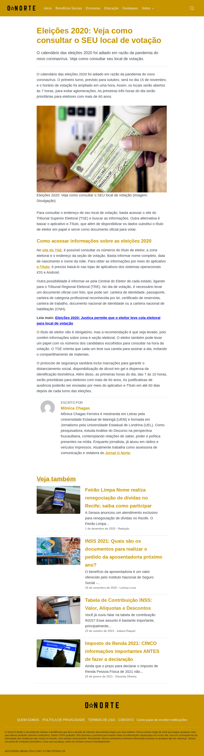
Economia (93, 8)
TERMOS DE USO (101, 720)
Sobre (146, 8)
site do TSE (52, 250)
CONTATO (125, 720)
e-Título (43, 267)
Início (48, 8)
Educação (111, 8)
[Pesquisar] (192, 8)
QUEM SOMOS (28, 720)
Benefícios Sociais (69, 8)
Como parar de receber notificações (162, 720)
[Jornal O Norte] (21, 8)
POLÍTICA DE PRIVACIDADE (63, 720)
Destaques (130, 8)
